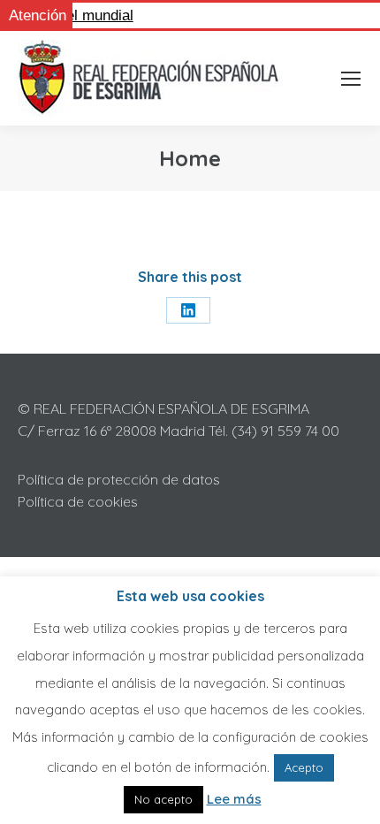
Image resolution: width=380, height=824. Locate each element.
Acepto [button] (304, 767)
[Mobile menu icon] (350, 78)
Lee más (234, 798)
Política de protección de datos (119, 479)
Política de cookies (78, 501)
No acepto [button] (163, 799)
